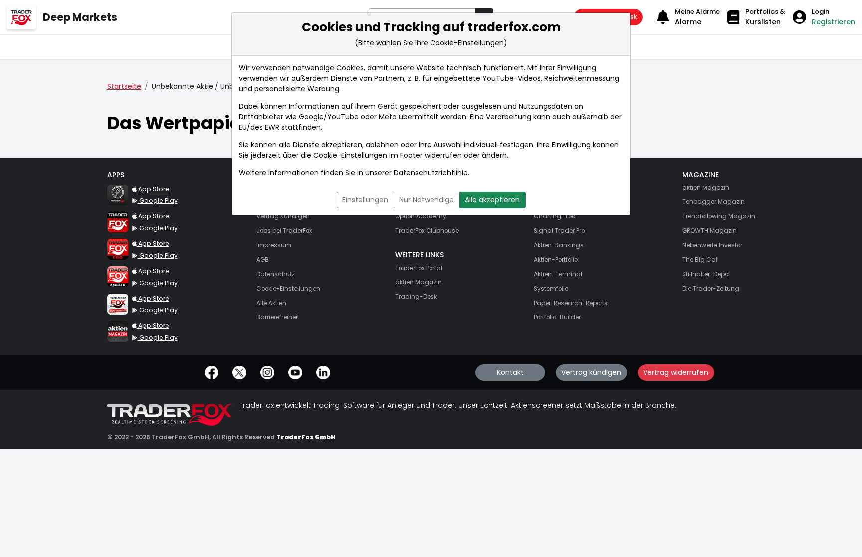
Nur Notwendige (426, 200)
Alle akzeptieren (492, 200)
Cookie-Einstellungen (350, 155)
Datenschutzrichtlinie (431, 173)
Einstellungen (365, 200)
